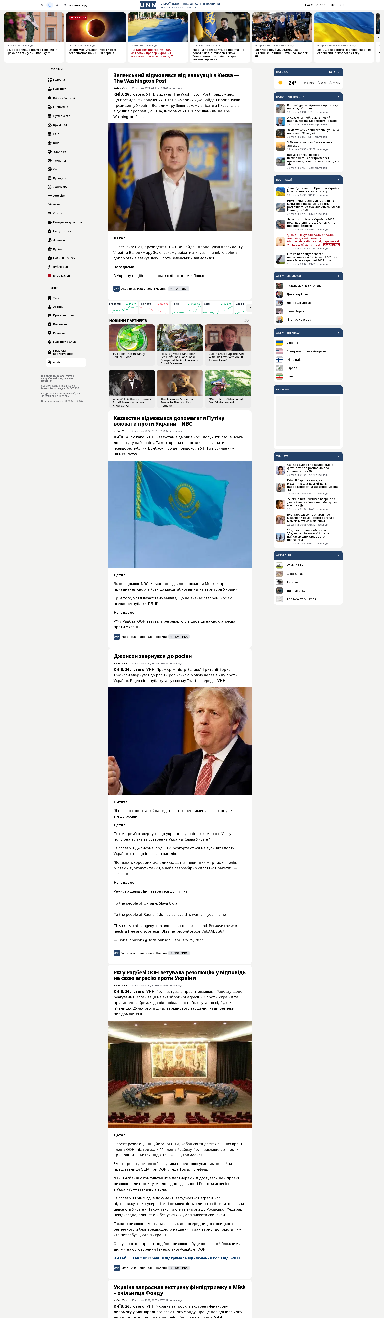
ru (342, 5)
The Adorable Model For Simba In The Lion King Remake (177, 402)
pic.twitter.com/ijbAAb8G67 (200, 931)
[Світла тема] (42, 5)
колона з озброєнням (170, 275)
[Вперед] (378, 38)
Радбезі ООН (134, 621)
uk (333, 5)
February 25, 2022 (187, 940)
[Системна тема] (50, 5)
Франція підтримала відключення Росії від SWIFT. (195, 1258)
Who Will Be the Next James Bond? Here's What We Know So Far (132, 402)
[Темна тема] (57, 5)
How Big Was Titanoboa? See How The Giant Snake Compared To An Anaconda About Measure (179, 358)
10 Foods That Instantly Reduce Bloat (129, 355)
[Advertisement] (308, 421)
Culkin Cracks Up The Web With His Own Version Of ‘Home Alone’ (227, 357)
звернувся (160, 891)
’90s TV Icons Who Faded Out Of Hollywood (226, 400)
